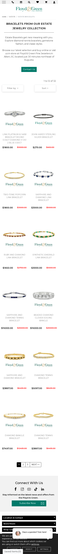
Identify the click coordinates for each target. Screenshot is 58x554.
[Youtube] (29, 489)
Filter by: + (12, 88)
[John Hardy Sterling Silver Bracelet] (43, 114)
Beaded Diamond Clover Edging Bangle (43, 318)
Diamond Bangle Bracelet (14, 436)
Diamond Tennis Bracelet (43, 376)
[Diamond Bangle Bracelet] (14, 415)
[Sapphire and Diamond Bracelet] (14, 355)
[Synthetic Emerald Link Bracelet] (43, 234)
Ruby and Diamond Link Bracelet (14, 256)
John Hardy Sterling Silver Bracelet (43, 135)
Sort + (45, 88)
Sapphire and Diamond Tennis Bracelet (14, 318)
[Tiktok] (35, 489)
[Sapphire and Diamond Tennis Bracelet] (14, 295)
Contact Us (29, 69)
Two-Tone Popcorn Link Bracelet (14, 196)
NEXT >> (36, 464)
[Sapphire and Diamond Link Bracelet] (43, 174)
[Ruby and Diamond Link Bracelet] (14, 234)
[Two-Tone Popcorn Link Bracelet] (14, 174)
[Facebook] (15, 489)
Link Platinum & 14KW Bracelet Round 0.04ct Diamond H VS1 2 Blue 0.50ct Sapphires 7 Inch (15, 140)
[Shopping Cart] (46, 2)
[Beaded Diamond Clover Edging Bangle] (43, 295)
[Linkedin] (42, 489)
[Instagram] (22, 489)
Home (4, 17)
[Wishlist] (38, 2)
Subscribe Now (27, 503)
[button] (29, 2)
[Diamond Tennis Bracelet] (43, 355)
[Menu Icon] (4, 2)
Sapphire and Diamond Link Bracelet (43, 197)
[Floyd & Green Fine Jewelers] (29, 9)
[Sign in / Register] (54, 2)
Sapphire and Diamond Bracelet (14, 376)
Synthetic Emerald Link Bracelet (43, 256)
